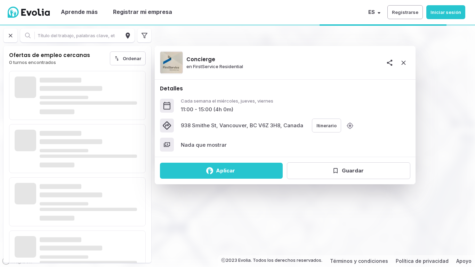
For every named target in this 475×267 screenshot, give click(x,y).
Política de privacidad (422, 261)
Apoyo (464, 261)
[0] (144, 35)
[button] (405, 12)
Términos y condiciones (359, 261)
